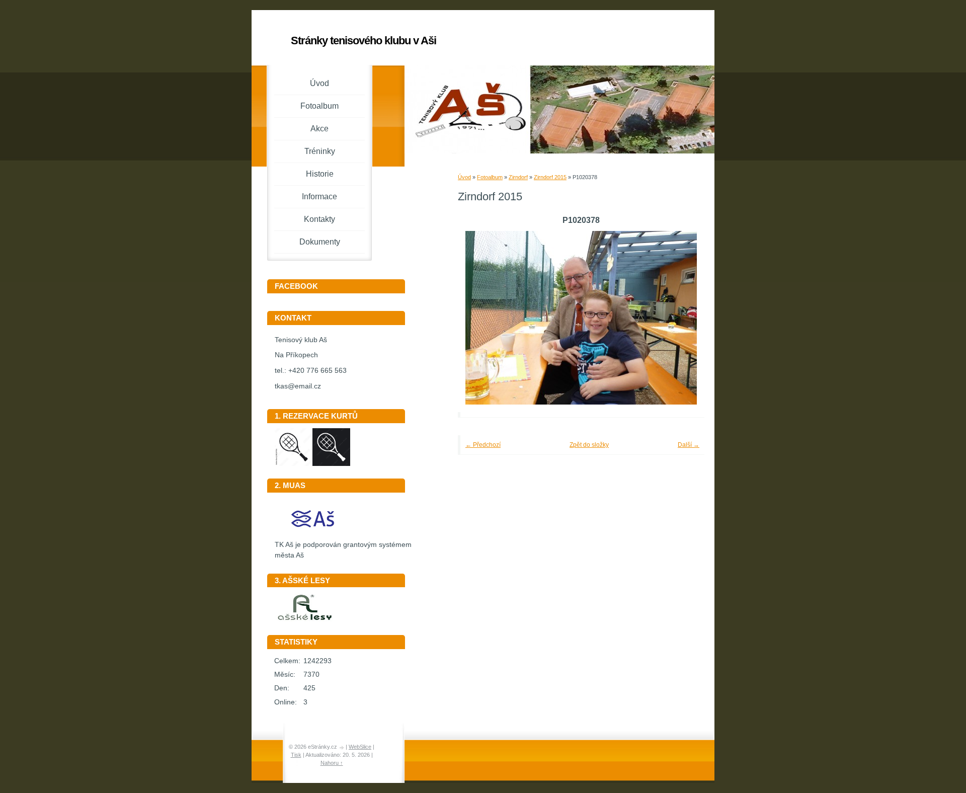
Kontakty (319, 219)
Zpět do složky (589, 444)
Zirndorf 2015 (550, 177)
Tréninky (319, 151)
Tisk (296, 755)
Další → (688, 444)
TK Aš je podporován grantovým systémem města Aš (343, 550)
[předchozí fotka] (479, 318)
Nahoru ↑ (331, 763)
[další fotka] (683, 318)
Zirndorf (518, 177)
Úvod (464, 177)
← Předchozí (483, 444)
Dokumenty (319, 241)
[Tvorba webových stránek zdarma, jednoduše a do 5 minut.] (342, 747)
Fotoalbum (490, 177)
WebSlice (360, 747)
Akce (319, 128)
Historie (320, 174)
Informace (319, 196)
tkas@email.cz (298, 386)
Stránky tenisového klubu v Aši (363, 40)
